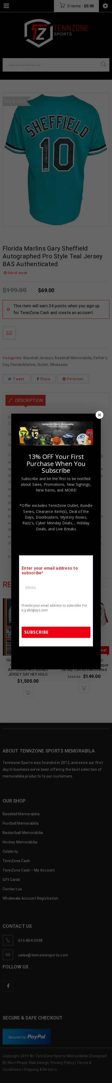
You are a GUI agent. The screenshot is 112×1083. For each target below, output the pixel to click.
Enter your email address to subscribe (50, 570)
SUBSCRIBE (36, 632)
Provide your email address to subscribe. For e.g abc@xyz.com (54, 608)
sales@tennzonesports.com (56, 657)
